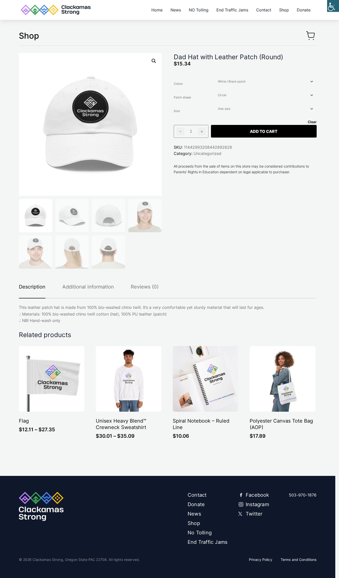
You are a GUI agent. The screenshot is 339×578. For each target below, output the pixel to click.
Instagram (257, 504)
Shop (284, 9)
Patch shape (182, 97)
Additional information (88, 287)
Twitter (254, 514)
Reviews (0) (145, 287)
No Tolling (200, 533)
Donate (303, 9)
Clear (312, 122)
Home (157, 9)
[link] (56, 10)
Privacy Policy (260, 559)
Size (177, 111)
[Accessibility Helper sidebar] (333, 6)
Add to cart (263, 131)
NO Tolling (198, 9)
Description (32, 287)
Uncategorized (207, 153)
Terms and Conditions (299, 559)
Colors (178, 84)
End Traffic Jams (232, 9)
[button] (153, 61)
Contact (263, 9)
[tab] (36, 287)
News (175, 9)
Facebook (257, 495)
